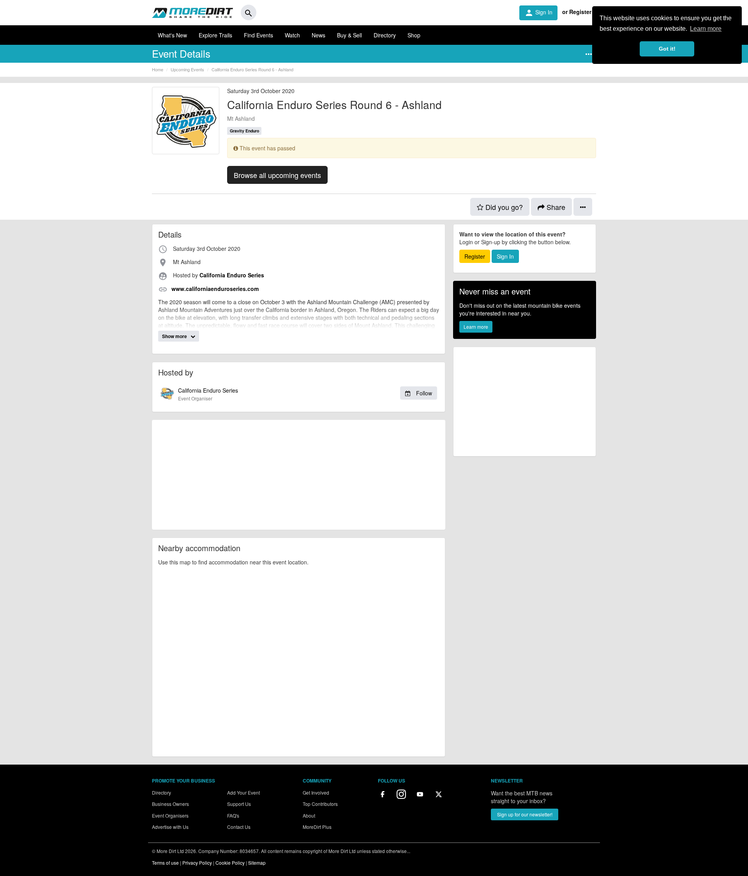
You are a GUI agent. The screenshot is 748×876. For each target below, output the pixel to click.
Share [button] (555, 207)
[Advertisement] (298, 474)
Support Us (239, 803)
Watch (292, 35)
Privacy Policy (197, 862)
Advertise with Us (170, 826)
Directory (385, 35)
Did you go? (503, 207)
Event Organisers (170, 815)
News (318, 35)
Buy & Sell (349, 35)
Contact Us (239, 826)
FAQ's (233, 815)
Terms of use (165, 862)
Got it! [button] (667, 49)
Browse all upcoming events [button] (277, 175)
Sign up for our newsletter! (524, 814)
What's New (172, 35)
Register (474, 256)
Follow (423, 393)
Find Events (258, 35)
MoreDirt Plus (317, 826)
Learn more (476, 326)
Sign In (538, 13)
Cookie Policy (230, 862)
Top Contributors (320, 803)
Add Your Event (243, 792)
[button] (588, 54)
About (309, 815)
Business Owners (170, 803)
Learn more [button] (706, 28)
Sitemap (257, 862)
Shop (414, 35)
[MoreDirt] (192, 12)
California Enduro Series (305, 394)
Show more (175, 336)
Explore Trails (215, 35)
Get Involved (316, 792)
